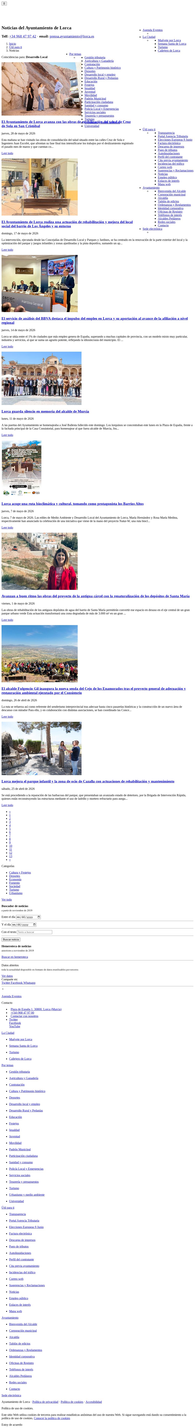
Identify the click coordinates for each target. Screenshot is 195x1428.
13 (10, 856)
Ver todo (7, 899)
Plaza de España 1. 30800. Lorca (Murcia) (36, 1009)
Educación (91, 81)
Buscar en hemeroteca (15, 956)
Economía (15, 879)
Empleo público (167, 177)
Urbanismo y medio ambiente (27, 1194)
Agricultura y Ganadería (99, 60)
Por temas (75, 54)
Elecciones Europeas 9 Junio (175, 139)
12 (10, 852)
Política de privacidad (45, 1401)
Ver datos (7, 976)
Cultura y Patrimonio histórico (103, 67)
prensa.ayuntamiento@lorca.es (72, 36)
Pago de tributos (167, 150)
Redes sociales (166, 222)
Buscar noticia (11, 939)
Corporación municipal (171, 194)
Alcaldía (163, 198)
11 (10, 849)
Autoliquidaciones (169, 153)
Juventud (90, 91)
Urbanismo (15, 893)
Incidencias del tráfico (171, 163)
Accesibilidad (94, 1401)
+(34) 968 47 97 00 (22, 1012)
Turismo (163, 47)
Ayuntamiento (151, 187)
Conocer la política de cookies (52, 1418)
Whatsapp (29, 982)
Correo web (165, 167)
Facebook (17, 982)
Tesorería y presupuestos (99, 115)
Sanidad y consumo (96, 105)
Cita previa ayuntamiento (173, 160)
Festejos (89, 84)
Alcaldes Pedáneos (169, 218)
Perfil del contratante (170, 156)
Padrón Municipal (95, 98)
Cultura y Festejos (20, 872)
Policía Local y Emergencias (102, 108)
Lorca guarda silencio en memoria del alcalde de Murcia (45, 411)
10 (10, 845)
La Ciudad (149, 36)
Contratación (92, 64)
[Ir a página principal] (24, 17)
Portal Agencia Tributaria (173, 136)
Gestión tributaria (95, 57)
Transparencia (166, 132)
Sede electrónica (152, 228)
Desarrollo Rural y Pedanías (101, 78)
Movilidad (91, 95)
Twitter (6, 982)
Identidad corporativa (170, 208)
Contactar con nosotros (24, 1016)
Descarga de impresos (171, 146)
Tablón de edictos (168, 201)
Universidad (92, 126)
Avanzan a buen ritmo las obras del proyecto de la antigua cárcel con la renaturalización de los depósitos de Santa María (96, 596)
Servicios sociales (95, 112)
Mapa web (164, 184)
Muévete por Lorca (169, 40)
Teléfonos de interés (170, 215)
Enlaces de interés (168, 180)
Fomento (14, 882)
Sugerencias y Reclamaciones (175, 170)
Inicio (12, 43)
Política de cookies (72, 1401)
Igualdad (90, 88)
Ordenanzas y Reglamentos (174, 204)
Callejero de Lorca (169, 50)
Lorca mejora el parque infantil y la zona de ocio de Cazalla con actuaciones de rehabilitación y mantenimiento (88, 781)
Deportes (90, 71)
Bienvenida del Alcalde (172, 191)
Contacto (163, 225)
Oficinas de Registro (170, 211)
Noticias (163, 174)
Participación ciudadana (99, 102)
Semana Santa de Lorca (172, 43)
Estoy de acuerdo (12, 1424)
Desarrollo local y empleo (100, 74)
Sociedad (14, 886)
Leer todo (7, 153)
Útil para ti (149, 129)
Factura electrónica (169, 143)
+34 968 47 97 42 (22, 36)
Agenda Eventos (153, 30)
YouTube (14, 1026)
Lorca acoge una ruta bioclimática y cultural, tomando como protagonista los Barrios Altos (73, 504)
